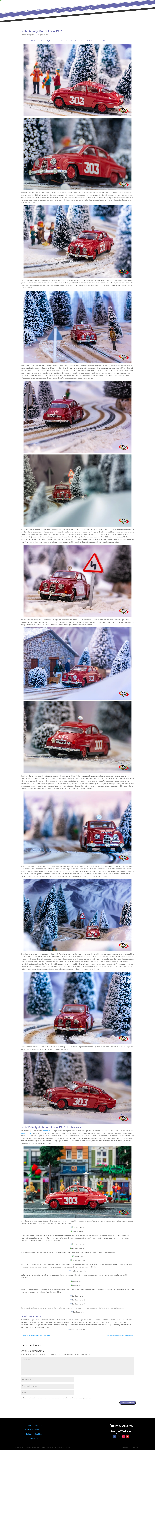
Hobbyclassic (46, 1131)
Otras (81, 8)
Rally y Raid (57, 11)
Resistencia (89, 8)
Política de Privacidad (33, 1429)
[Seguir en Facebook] (114, 1436)
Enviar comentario (127, 1403)
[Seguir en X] (119, 1436)
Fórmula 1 (99, 7)
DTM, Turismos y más (70, 9)
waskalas (26, 35)
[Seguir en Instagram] (123, 1436)
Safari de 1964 (26, 1133)
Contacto (34, 1438)
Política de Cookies (34, 1434)
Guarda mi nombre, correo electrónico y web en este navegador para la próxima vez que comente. (58, 1398)
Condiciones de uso (34, 1425)
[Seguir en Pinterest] (127, 1436)
